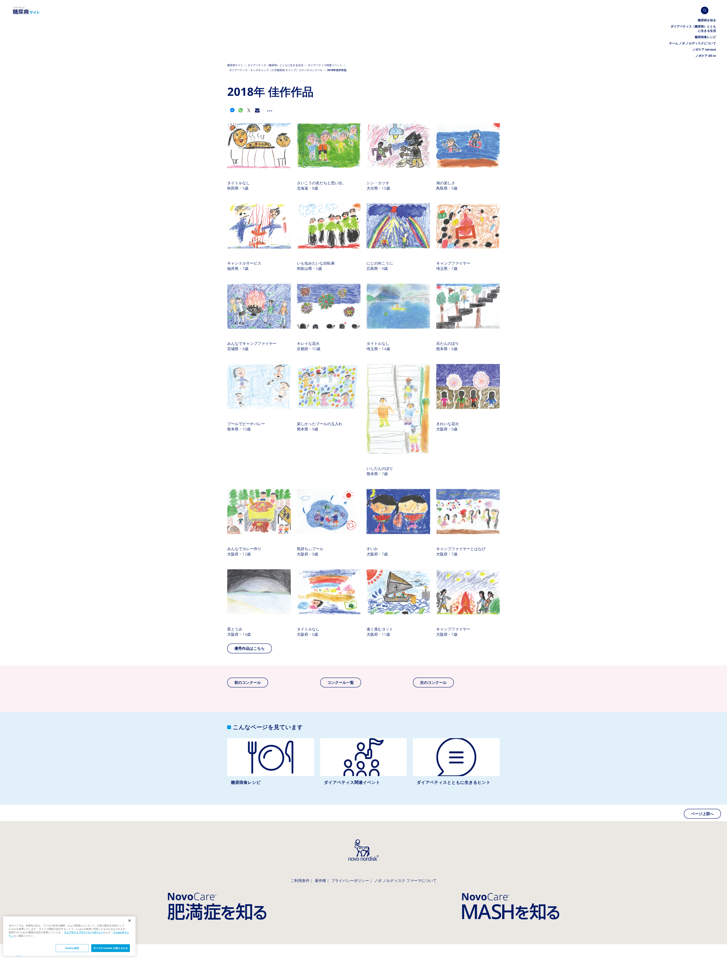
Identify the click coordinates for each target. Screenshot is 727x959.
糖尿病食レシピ (270, 765)
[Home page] (26, 10)
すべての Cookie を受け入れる (110, 948)
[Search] (704, 10)
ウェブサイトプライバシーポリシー (83, 932)
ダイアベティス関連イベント (363, 765)
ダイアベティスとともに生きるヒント (456, 765)
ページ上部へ (702, 813)
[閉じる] (129, 920)
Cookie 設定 (72, 948)
